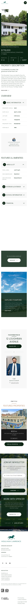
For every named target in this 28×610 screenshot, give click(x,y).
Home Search (5, 578)
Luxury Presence (22, 599)
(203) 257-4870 (14, 144)
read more (8, 310)
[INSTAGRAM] (2, 563)
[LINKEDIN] (6, 563)
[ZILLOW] (9, 563)
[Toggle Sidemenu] (25, 2)
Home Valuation (6, 576)
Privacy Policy (7, 486)
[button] (14, 514)
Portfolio (4, 573)
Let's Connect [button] (5, 579)
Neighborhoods (6, 575)
